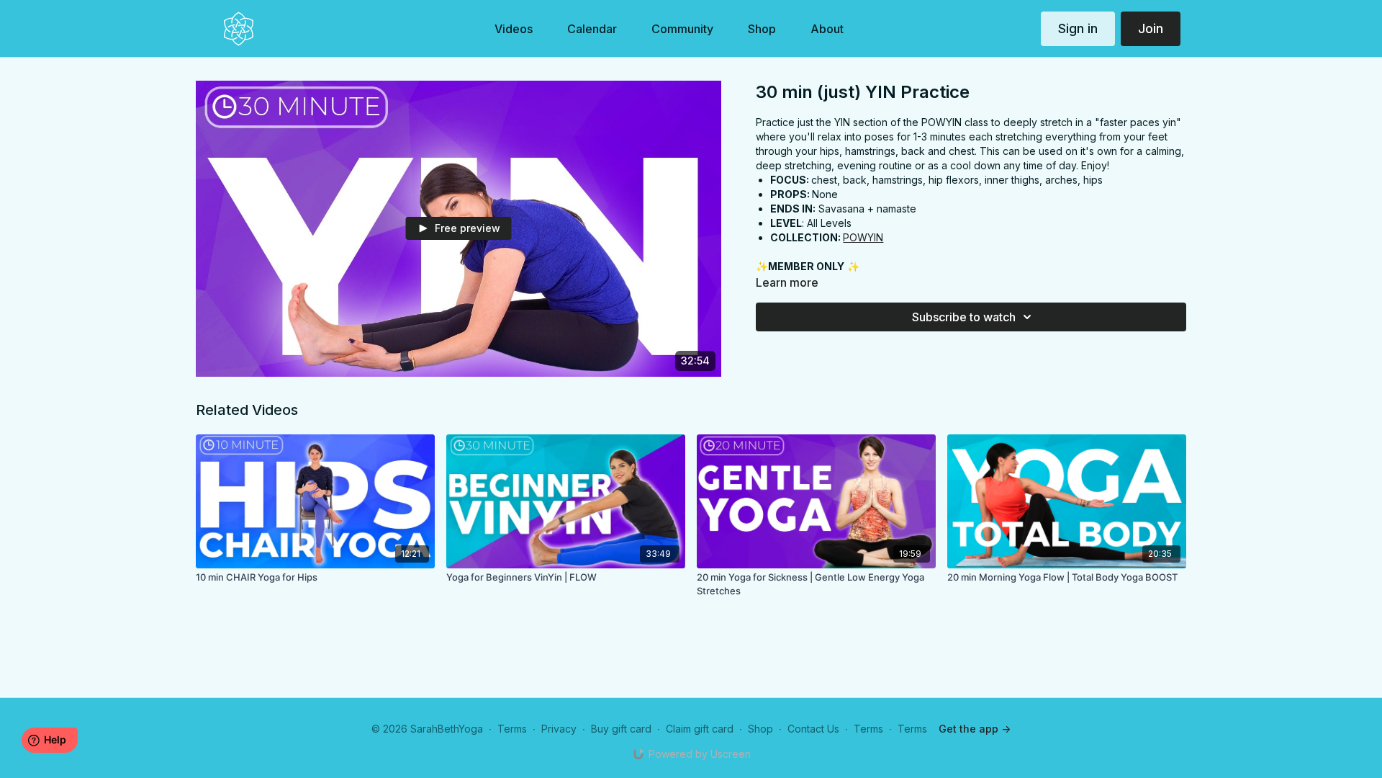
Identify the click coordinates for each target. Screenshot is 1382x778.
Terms (512, 729)
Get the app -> (975, 729)
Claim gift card (699, 729)
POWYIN (863, 237)
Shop (760, 729)
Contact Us (813, 729)
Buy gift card (621, 729)
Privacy (559, 729)
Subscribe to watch (964, 317)
